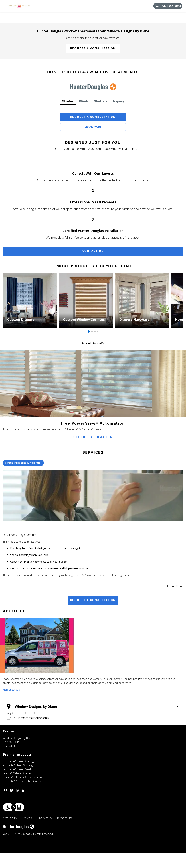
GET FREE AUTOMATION (92, 437)
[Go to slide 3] (95, 331)
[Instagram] (11, 790)
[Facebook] (5, 790)
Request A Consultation (93, 117)
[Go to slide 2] (92, 331)
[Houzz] (22, 790)
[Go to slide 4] (97, 331)
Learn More (93, 127)
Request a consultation (93, 600)
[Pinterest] (17, 790)
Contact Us (93, 251)
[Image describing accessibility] (13, 807)
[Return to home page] (19, 5)
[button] (4, 6)
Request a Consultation (93, 48)
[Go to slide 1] (89, 331)
